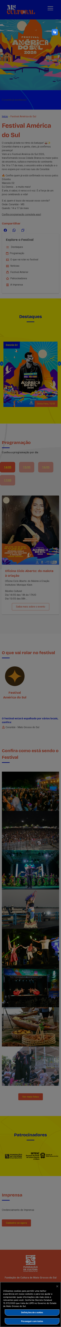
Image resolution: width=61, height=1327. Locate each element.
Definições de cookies (32, 1312)
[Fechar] (57, 1286)
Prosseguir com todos (32, 1321)
